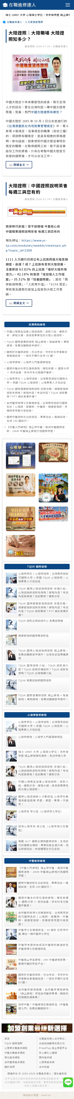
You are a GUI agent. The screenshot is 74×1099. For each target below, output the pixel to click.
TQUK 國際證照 (13, 1043)
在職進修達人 (22, 4)
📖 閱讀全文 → (19, 165)
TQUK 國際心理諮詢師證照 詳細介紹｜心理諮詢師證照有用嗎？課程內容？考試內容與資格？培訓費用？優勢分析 (43, 592)
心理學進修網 (46, 1062)
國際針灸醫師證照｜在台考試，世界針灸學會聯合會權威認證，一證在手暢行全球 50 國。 (37, 354)
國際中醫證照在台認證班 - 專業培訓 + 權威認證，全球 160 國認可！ (43, 884)
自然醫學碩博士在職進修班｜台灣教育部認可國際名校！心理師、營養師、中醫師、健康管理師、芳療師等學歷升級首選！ (37, 406)
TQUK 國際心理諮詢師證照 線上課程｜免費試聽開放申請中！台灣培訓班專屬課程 (43, 654)
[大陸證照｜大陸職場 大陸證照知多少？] (37, 73)
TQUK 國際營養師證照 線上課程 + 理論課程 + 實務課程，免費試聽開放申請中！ (38, 343)
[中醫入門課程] (20, 519)
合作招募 (44, 1066)
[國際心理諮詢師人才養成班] (53, 519)
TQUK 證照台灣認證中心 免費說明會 (40, 620)
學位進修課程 (12, 1057)
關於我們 (10, 1066)
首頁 (7, 1038)
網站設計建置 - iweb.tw (37, 1095)
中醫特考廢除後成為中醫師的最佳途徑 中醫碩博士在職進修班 (43, 946)
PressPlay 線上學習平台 (53, 1048)
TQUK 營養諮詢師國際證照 (35, 680)
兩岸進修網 (45, 1057)
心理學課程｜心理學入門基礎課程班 (29, 362)
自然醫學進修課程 (15, 1062)
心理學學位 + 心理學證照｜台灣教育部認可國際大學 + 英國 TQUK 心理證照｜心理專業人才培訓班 (37, 380)
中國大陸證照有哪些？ (47, 112)
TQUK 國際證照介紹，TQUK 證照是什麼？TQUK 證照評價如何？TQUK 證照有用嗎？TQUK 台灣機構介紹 (43, 669)
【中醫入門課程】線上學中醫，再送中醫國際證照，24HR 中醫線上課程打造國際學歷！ (36, 429)
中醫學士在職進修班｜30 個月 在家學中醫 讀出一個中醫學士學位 (43, 932)
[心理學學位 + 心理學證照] (20, 456)
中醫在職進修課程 (15, 1052)
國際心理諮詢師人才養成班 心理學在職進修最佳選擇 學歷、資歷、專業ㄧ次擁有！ (43, 800)
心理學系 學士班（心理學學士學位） (40, 811)
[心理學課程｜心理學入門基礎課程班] (53, 456)
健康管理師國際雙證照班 (33, 635)
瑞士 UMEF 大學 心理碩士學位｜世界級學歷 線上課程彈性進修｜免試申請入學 (43, 753)
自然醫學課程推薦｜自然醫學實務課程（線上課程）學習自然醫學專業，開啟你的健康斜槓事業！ (43, 993)
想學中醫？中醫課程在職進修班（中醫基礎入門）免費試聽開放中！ (43, 1006)
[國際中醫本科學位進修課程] (20, 488)
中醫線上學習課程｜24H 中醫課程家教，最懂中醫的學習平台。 (43, 961)
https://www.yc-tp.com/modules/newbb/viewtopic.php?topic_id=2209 (36, 245)
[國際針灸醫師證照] (20, 546)
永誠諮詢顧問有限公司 (52, 1043)
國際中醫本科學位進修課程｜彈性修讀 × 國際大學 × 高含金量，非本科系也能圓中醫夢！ (38, 370)
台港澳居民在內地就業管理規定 (31, 126)
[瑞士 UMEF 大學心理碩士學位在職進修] (53, 488)
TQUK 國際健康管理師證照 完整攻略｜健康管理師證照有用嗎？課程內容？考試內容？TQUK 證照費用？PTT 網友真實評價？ (37, 392)
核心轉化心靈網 (48, 1052)
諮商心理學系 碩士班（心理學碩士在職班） (43, 828)
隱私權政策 (60, 1073)
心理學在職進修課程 (16, 1048)
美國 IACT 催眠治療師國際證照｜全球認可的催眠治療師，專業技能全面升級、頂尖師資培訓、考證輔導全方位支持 (43, 845)
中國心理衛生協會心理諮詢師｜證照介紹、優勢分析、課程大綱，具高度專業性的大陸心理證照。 (37, 333)
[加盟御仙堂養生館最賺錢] (37, 1031)
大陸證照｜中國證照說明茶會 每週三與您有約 (38, 188)
